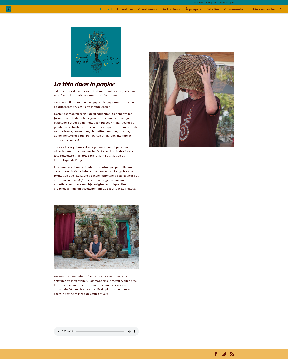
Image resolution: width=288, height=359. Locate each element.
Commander (234, 9)
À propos (193, 9)
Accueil (106, 9)
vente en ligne (227, 3)
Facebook (198, 3)
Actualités (125, 9)
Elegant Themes (79, 354)
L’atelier (213, 9)
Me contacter (264, 9)
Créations (146, 9)
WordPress (111, 354)
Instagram (211, 3)
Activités (170, 9)
